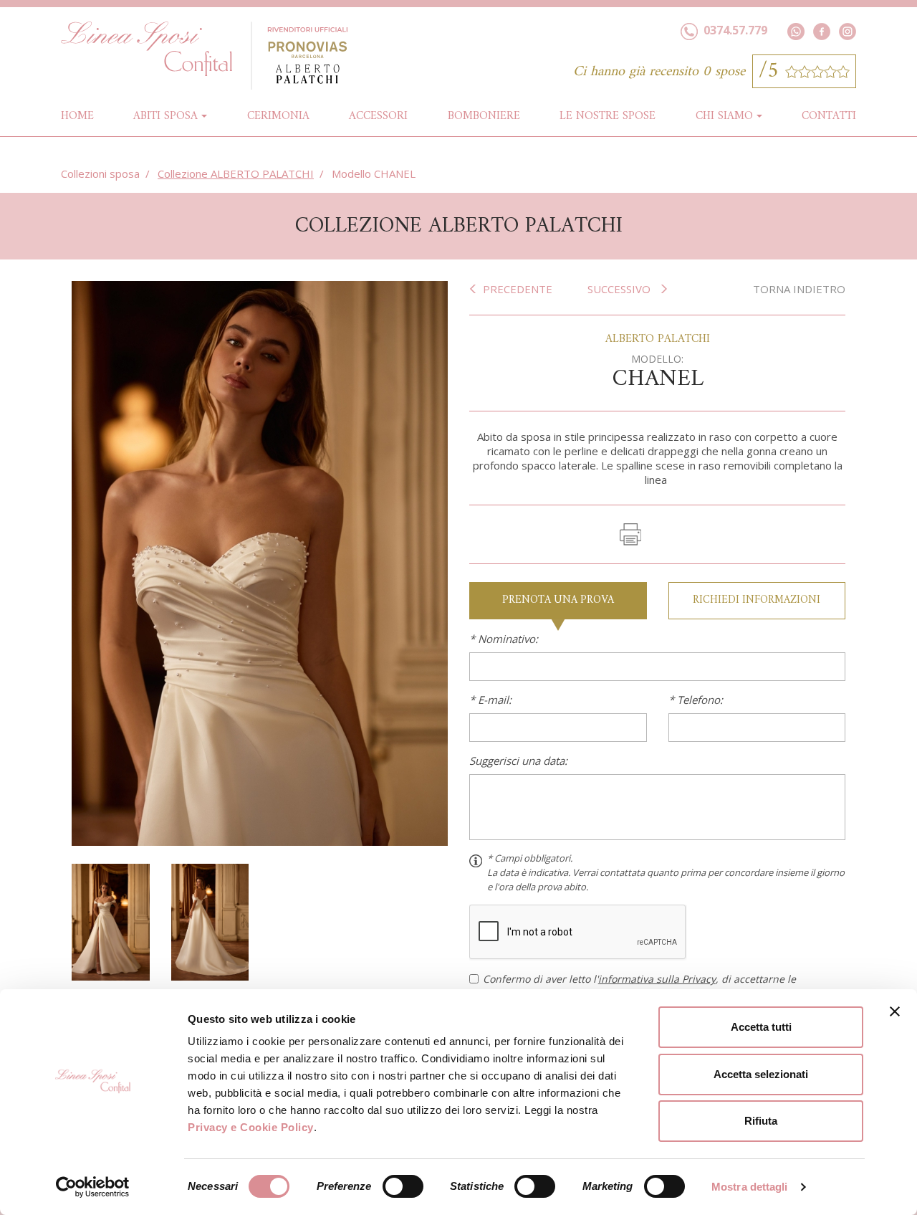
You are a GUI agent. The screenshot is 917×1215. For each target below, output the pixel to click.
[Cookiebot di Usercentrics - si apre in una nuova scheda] (92, 1187)
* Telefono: (695, 699)
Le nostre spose (608, 116)
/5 (772, 71)
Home (77, 115)
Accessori (378, 116)
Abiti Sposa (165, 116)
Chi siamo (724, 116)
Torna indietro (799, 289)
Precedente (517, 289)
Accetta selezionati (761, 1074)
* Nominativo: (503, 639)
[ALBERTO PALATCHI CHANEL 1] (260, 562)
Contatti (829, 116)
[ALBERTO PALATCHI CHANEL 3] (210, 920)
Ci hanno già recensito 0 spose (659, 72)
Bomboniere (484, 116)
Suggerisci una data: (518, 760)
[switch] (403, 1186)
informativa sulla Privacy (657, 979)
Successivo (620, 289)
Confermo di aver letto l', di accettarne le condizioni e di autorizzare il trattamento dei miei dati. (639, 986)
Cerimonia (278, 116)
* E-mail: (490, 699)
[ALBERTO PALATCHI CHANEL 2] (111, 920)
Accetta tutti (761, 1027)
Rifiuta (760, 1121)
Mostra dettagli (749, 1187)
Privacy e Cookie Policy (251, 1127)
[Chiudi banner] (895, 1011)
